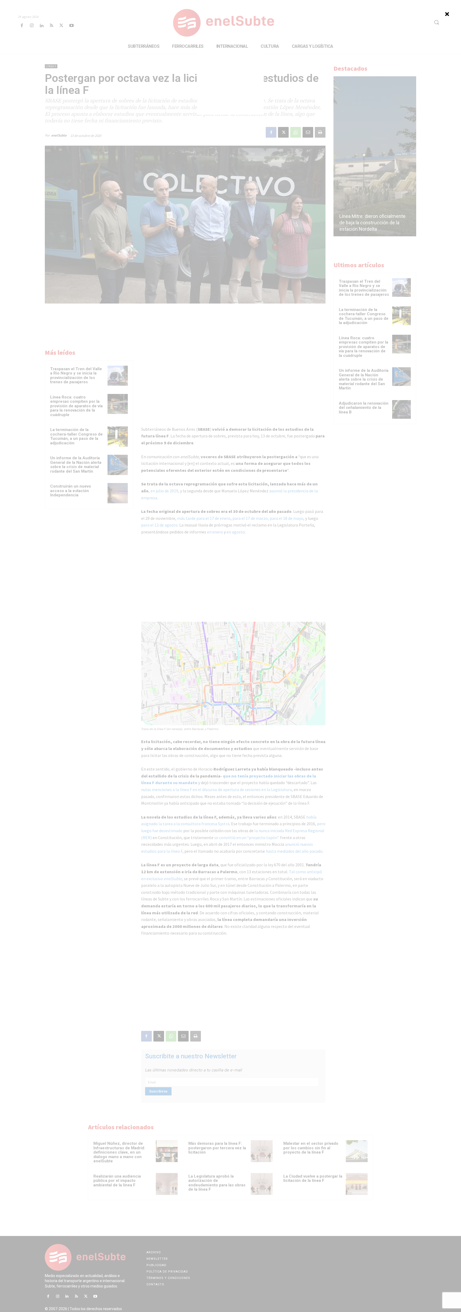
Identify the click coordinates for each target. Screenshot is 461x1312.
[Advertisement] (230, 81)
